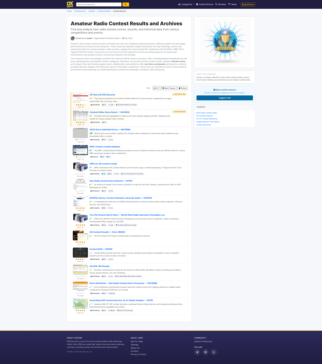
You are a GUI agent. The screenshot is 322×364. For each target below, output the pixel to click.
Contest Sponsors (203, 125)
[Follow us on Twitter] (197, 352)
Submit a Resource (203, 341)
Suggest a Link (225, 98)
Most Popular (169, 88)
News (234, 4)
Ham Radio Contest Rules (206, 113)
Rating (183, 88)
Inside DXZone (206, 4)
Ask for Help (137, 341)
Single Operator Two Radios (207, 122)
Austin (89, 38)
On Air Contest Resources (206, 119)
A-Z (157, 88)
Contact (134, 351)
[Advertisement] (129, 78)
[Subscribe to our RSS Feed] (214, 352)
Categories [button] (187, 4)
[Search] (126, 4)
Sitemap (134, 344)
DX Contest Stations (204, 116)
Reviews (222, 4)
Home (69, 11)
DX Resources (80, 11)
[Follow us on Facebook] (206, 352)
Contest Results (103, 11)
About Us (135, 348)
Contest (91, 11)
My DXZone (249, 4)
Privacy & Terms (138, 354)
